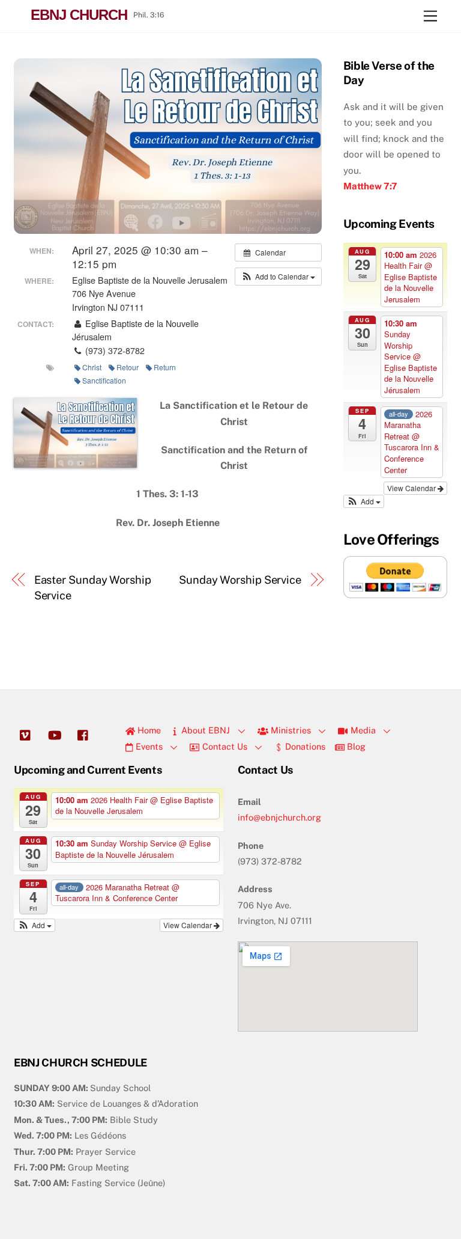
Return (165, 367)
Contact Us (223, 746)
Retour (127, 367)
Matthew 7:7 (370, 186)
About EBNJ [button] (204, 730)
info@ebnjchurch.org (279, 817)
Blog (355, 746)
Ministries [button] (289, 730)
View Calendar (412, 488)
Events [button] (148, 746)
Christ (91, 367)
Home (148, 730)
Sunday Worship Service (240, 580)
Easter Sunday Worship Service (92, 588)
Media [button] (362, 730)
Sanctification (104, 380)
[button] (278, 276)
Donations (304, 746)
